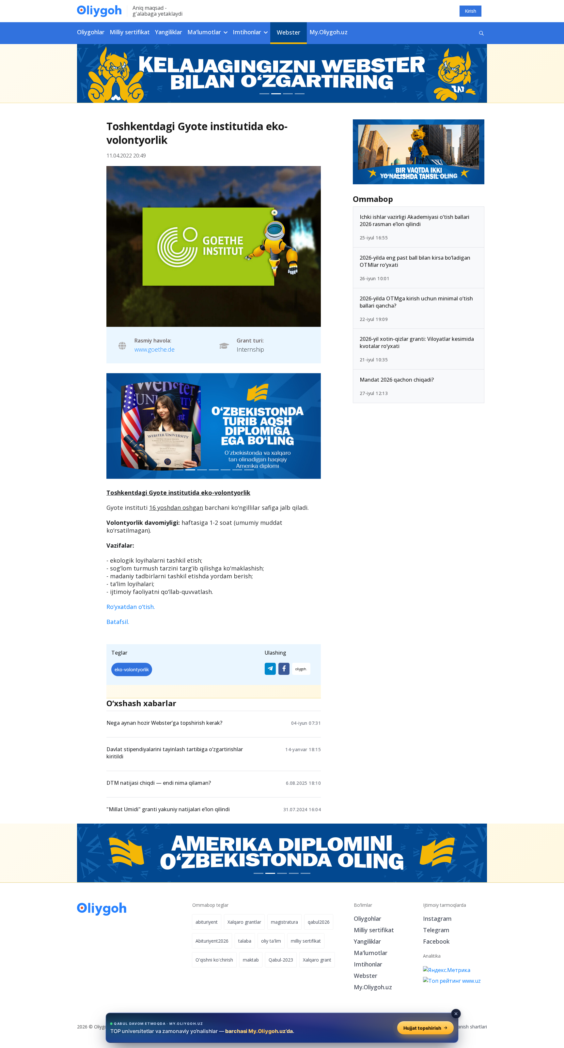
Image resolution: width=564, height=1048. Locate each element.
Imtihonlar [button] (248, 32)
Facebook (436, 941)
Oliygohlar (90, 32)
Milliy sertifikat (130, 32)
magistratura (284, 922)
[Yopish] (456, 1014)
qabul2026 (319, 922)
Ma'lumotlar (370, 953)
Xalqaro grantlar (244, 922)
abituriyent (207, 922)
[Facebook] (284, 669)
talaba (244, 941)
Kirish (470, 11)
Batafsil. (117, 622)
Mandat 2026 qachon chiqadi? (397, 379)
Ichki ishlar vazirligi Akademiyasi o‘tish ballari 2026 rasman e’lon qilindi (414, 220)
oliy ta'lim (271, 941)
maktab (251, 960)
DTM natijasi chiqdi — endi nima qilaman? (158, 782)
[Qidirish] (481, 33)
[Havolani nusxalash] (301, 669)
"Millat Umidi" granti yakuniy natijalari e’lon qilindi (168, 809)
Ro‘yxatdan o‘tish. (130, 607)
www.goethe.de (154, 349)
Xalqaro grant (317, 960)
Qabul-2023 (281, 960)
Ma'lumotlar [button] (205, 32)
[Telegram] (270, 669)
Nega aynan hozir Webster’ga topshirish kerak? (164, 722)
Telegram (436, 930)
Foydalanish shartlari (465, 1027)
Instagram (437, 918)
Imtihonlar (368, 964)
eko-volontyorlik (132, 669)
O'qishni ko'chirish (214, 960)
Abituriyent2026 (212, 941)
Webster (288, 32)
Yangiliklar (168, 32)
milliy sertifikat (306, 941)
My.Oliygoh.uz (328, 32)
